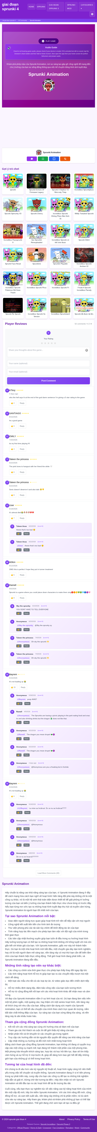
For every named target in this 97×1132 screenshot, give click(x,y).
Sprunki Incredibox (48, 1124)
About (61, 1119)
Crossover (47, 1128)
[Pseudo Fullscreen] (54, 159)
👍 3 (18, 646)
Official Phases (23, 1128)
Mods (77, 1128)
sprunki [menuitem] (41, 7)
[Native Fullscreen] (43, 159)
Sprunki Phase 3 (63, 1124)
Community (85, 1128)
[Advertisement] (48, 127)
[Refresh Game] (65, 159)
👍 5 (18, 613)
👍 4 (18, 550)
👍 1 (18, 722)
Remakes (69, 1128)
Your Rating (48, 339)
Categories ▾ (87, 6)
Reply (22, 403)
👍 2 (18, 534)
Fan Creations (58, 1128)
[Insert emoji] (86, 350)
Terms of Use (89, 1119)
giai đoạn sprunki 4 (10, 6)
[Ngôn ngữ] (92, 14)
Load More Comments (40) (48, 873)
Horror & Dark (36, 1128)
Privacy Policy (73, 1119)
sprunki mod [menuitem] (71, 6)
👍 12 (19, 703)
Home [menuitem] (31, 7)
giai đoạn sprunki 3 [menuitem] (54, 6)
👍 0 (18, 755)
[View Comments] (32, 159)
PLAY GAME (51, 41)
